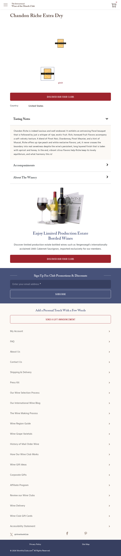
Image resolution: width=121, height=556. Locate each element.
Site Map (85, 544)
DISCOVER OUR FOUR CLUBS (60, 259)
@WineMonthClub (21, 534)
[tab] (60, 119)
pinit (60, 82)
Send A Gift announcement (60, 319)
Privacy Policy (35, 544)
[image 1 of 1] (47, 74)
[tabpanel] (60, 142)
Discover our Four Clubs (60, 97)
